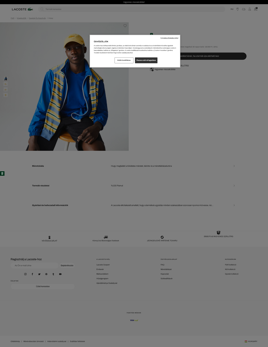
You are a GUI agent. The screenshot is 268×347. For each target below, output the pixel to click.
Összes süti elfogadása (146, 60)
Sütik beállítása (124, 60)
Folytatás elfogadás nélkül (169, 38)
